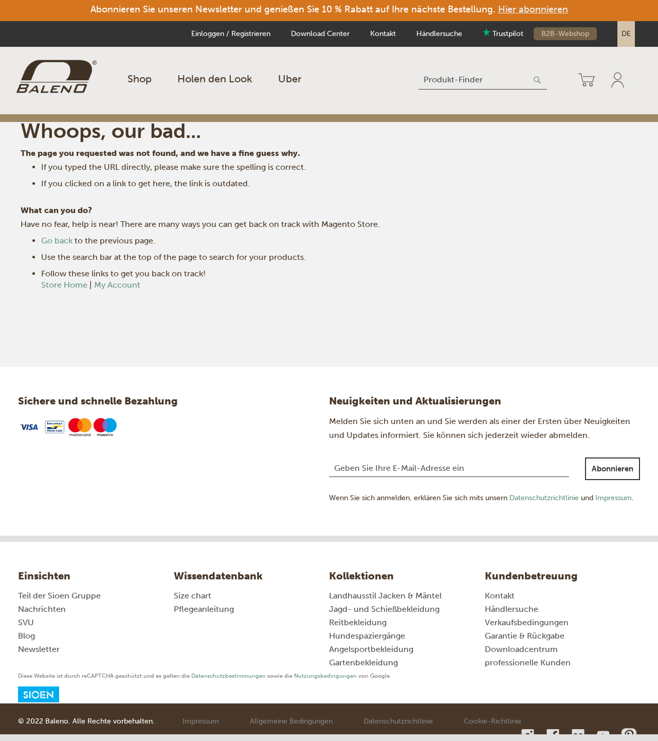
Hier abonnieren (533, 9)
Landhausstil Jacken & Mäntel (385, 596)
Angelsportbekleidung (371, 649)
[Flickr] (579, 735)
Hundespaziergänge (367, 636)
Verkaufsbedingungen (527, 622)
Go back (56, 240)
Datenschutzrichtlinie (544, 497)
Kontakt (383, 33)
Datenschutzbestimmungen (228, 676)
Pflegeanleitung (204, 609)
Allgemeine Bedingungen (291, 721)
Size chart (192, 596)
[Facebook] (553, 735)
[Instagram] (528, 735)
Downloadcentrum (521, 649)
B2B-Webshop (565, 33)
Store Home (64, 285)
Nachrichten (42, 609)
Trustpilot (506, 33)
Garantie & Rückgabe (524, 636)
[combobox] (482, 80)
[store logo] (56, 76)
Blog (26, 636)
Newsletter (39, 649)
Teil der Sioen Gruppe (59, 596)
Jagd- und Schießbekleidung (384, 609)
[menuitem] (139, 78)
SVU (26, 622)
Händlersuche (439, 33)
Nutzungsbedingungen (325, 676)
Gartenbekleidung (363, 662)
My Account (117, 285)
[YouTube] (604, 735)
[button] (626, 34)
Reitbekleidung (358, 622)
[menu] (214, 78)
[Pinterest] (628, 735)
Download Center (320, 33)
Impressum (613, 497)
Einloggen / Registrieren (230, 33)
